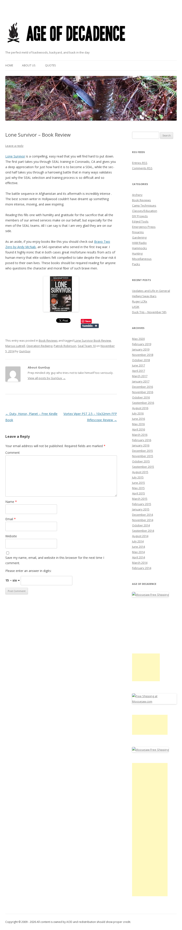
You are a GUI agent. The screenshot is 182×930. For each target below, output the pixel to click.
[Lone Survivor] (61, 294)
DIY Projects (140, 216)
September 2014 (143, 531)
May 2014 (138, 552)
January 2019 (140, 349)
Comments (142, 168)
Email (10, 519)
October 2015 (141, 461)
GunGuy (24, 351)
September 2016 (143, 403)
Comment (12, 452)
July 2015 (138, 477)
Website (11, 536)
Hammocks (139, 248)
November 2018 (142, 355)
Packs (136, 264)
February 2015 (141, 504)
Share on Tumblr (90, 326)
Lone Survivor (15, 156)
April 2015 (138, 493)
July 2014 (138, 541)
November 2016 (142, 392)
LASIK (135, 307)
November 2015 (142, 456)
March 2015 (139, 499)
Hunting (137, 253)
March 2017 (139, 376)
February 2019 (141, 344)
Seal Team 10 (87, 346)
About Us (28, 65)
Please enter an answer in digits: (28, 571)
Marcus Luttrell (15, 346)
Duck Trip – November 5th (149, 312)
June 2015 (138, 483)
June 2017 (138, 365)
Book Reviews (48, 341)
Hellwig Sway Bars (144, 296)
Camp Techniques (144, 205)
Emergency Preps (144, 227)
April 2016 (138, 429)
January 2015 (140, 509)
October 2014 (141, 525)
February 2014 (141, 568)
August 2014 (140, 536)
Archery (137, 195)
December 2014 (142, 515)
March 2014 (139, 563)
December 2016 (142, 387)
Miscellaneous (142, 259)
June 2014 (138, 547)
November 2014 (142, 520)
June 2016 (138, 419)
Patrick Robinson (65, 346)
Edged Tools (140, 221)
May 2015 (138, 488)
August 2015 (140, 472)
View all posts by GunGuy (47, 378)
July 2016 (138, 413)
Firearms (138, 232)
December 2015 (142, 451)
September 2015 (143, 467)
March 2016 (139, 435)
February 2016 (141, 440)
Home (9, 65)
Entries (139, 163)
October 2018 (141, 360)
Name (11, 502)
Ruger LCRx (139, 301)
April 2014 (138, 557)
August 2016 (140, 408)
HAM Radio (139, 243)
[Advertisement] (146, 667)
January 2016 (140, 445)
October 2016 (141, 397)
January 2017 (140, 381)
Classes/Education (144, 211)
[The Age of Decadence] (66, 48)
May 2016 (138, 424)
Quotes (50, 65)
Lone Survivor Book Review (92, 341)
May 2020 (138, 339)
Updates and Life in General (151, 291)
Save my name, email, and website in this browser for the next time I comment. (54, 560)
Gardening (139, 237)
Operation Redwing (39, 346)
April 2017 (138, 371)
